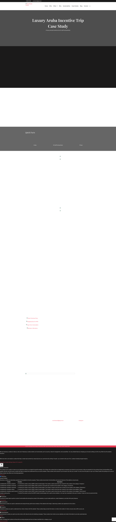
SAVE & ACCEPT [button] (4, 521)
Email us (28, 362)
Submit (55, 358)
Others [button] (1, 515)
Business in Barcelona (32, 329)
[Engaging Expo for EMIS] (32, 321)
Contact (86, 6)
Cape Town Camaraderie (32, 326)
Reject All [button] (15, 462)
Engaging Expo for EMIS (32, 323)
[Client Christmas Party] (32, 318)
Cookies (63, 446)
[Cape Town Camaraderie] (32, 325)
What (54, 6)
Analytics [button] (2, 505)
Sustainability (66, 6)
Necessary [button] (2, 474)
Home (46, 6)
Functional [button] (2, 494)
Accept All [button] (19, 462)
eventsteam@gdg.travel (57, 420)
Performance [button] (3, 500)
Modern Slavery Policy (57, 446)
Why (60, 6)
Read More (2, 462)
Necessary (3, 476)
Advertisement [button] (3, 510)
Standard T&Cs (67, 446)
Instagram (81, 420)
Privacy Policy (40, 446)
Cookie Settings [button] (8, 462)
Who (50, 6)
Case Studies (75, 6)
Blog (81, 6)
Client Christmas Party (32, 319)
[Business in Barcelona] (32, 328)
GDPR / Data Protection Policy (48, 446)
